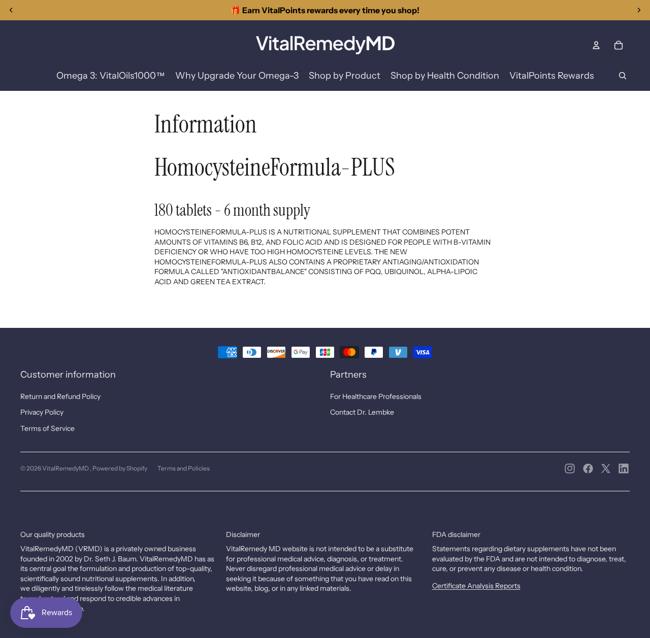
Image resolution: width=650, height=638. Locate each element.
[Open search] (622, 75)
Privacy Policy (41, 412)
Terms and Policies (183, 468)
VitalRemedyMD (66, 468)
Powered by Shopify (119, 468)
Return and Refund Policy (60, 396)
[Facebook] (588, 468)
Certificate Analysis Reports (476, 585)
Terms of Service (47, 428)
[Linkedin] (624, 468)
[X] (606, 468)
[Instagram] (570, 468)
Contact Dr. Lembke (362, 412)
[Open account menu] (596, 45)
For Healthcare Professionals (375, 396)
